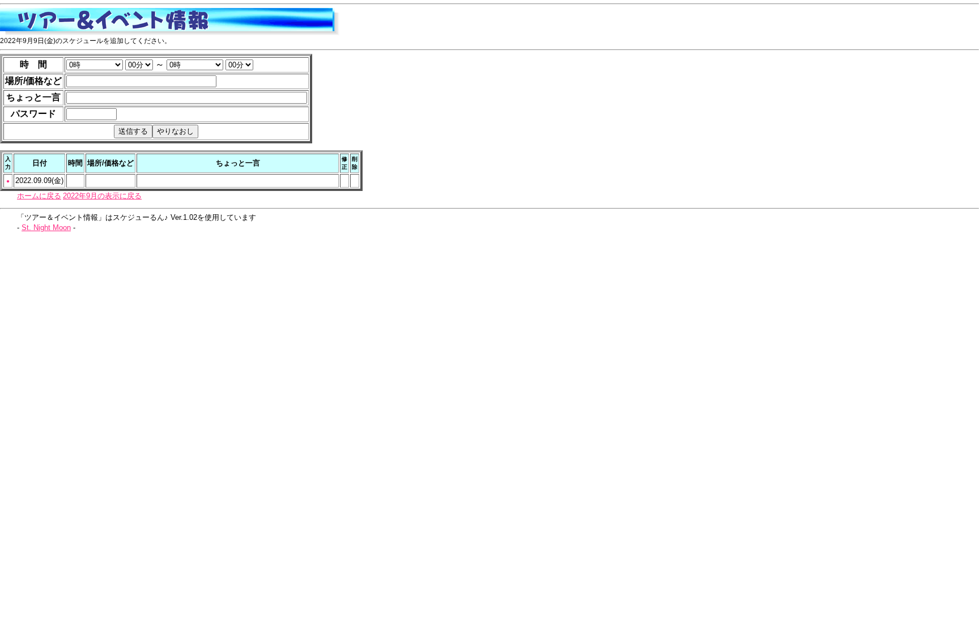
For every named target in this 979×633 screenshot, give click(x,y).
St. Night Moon (46, 227)
